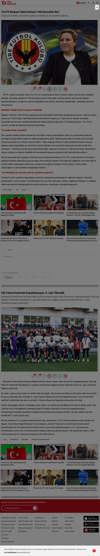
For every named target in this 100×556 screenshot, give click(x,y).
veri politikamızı (10, 552)
